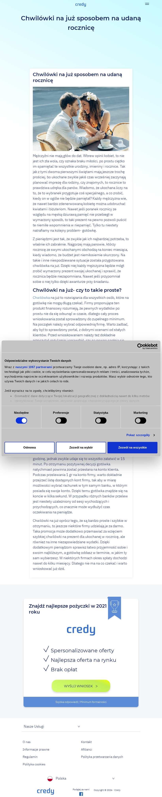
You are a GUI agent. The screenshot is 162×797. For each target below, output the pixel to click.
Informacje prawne (36, 749)
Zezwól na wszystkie (132, 447)
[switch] (61, 420)
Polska (61, 778)
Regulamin (30, 757)
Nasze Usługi (34, 726)
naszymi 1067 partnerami (33, 367)
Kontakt (86, 742)
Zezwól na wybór (81, 447)
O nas (27, 742)
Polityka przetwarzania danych (102, 757)
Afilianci (86, 749)
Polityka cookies (34, 764)
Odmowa (29, 447)
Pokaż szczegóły (138, 435)
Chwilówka (41, 297)
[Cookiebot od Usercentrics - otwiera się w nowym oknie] (140, 346)
